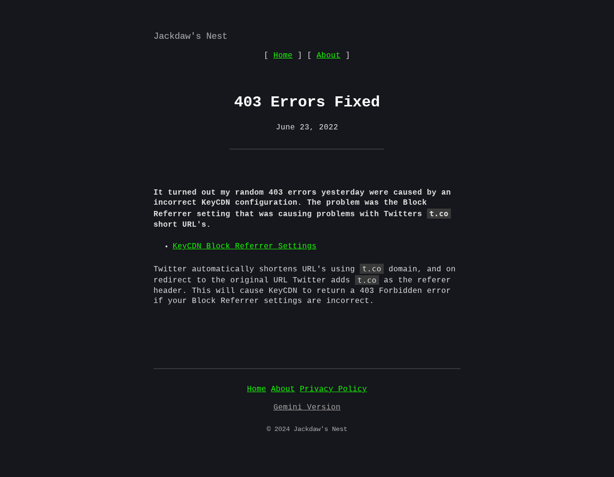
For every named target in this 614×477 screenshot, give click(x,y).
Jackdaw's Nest (190, 36)
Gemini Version (307, 407)
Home (283, 55)
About (329, 55)
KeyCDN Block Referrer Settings (245, 246)
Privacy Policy (333, 389)
